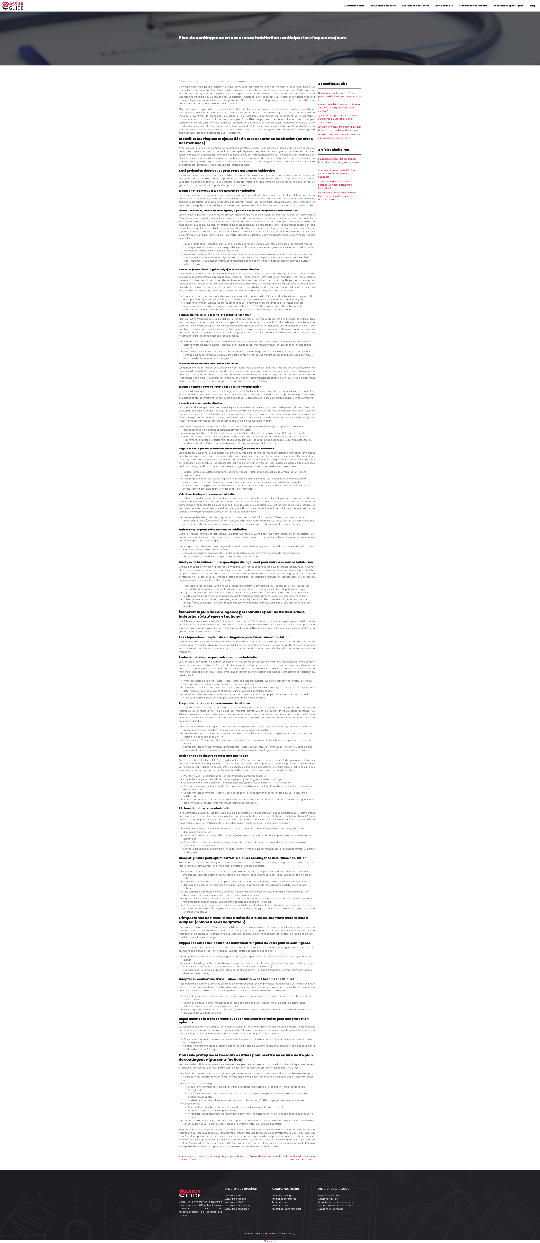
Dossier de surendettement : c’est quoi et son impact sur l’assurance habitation (281, 1158)
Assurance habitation (415, 5)
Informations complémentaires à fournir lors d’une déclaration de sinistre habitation (336, 196)
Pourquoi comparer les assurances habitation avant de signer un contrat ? (339, 162)
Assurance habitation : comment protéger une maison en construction (213, 1158)
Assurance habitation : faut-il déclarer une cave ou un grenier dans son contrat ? (339, 108)
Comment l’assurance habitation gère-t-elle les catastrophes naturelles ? (336, 174)
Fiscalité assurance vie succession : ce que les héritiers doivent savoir (339, 136)
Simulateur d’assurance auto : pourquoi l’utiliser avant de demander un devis (339, 128)
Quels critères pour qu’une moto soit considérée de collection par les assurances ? (338, 119)
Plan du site (270, 1241)
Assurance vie (444, 5)
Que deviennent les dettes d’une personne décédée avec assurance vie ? (339, 96)
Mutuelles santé (354, 5)
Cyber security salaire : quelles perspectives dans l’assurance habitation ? (335, 185)
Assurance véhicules (383, 5)
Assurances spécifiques (508, 5)
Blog (532, 5)
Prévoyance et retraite (473, 5)
